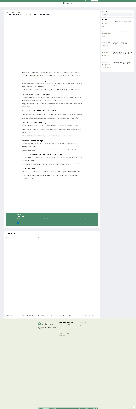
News (12, 12)
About (80, 408)
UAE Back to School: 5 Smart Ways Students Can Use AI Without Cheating (52, 315)
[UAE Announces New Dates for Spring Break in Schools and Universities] (83, 275)
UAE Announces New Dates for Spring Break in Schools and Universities (82, 315)
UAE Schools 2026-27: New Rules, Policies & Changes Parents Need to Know (123, 53)
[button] (59, 6)
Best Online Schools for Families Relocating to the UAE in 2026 (120, 43)
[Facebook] (84, 1)
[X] (85, 1)
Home (7, 12)
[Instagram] (87, 1)
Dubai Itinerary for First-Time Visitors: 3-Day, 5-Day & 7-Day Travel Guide (122, 63)
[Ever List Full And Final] (68, 3)
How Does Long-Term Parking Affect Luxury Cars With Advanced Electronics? (122, 22)
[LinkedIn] (18, 223)
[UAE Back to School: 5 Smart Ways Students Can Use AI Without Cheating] (52, 275)
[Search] (131, 14)
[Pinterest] (89, 1)
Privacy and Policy (93, 408)
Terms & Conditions (85, 408)
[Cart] (89, 6)
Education (19, 12)
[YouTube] (45, 331)
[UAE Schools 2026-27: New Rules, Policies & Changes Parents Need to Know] (21, 275)
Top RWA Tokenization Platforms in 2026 (123, 32)
